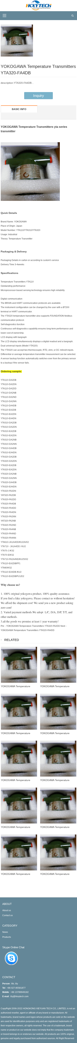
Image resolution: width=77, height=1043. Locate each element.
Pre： (3, 626)
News (5, 932)
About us (6, 910)
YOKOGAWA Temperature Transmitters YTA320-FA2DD (33, 626)
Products (6, 937)
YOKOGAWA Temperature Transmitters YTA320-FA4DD (27, 630)
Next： (64, 626)
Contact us (7, 915)
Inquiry (38, 96)
